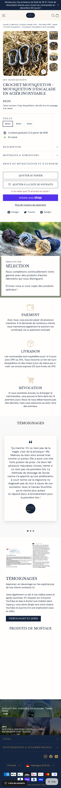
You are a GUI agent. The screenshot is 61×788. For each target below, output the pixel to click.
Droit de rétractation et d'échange (30, 164)
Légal (7, 739)
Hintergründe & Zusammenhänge (27, 747)
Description (12, 147)
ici (33, 587)
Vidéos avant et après (23, 618)
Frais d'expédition (26, 105)
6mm (7, 123)
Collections (14, 24)
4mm (29, 123)
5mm (18, 123)
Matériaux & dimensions (21, 155)
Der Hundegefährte (15, 80)
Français (11, 765)
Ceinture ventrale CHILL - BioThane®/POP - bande (38, 24)
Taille (7, 118)
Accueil (5, 24)
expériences (47, 584)
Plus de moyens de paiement (30, 204)
